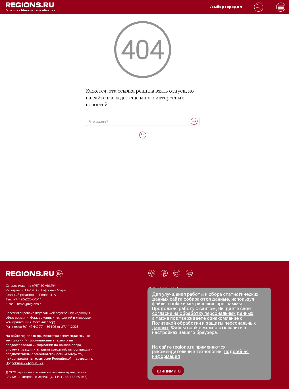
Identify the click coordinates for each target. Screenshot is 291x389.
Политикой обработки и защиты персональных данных (204, 325)
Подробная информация (24, 363)
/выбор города (224, 7)
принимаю (168, 371)
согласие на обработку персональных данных (202, 313)
